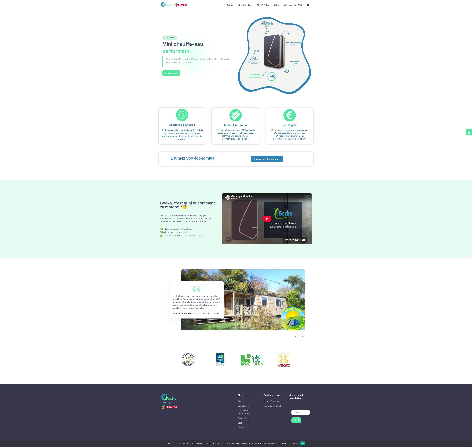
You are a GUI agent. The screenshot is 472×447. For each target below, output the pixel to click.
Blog (240, 426)
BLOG (276, 5)
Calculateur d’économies (243, 415)
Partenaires (243, 421)
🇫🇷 (308, 5)
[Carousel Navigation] (236, 337)
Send (296, 423)
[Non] (469, 443)
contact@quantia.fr (272, 404)
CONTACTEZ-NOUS (293, 5)
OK (303, 443)
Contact (241, 430)
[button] (171, 73)
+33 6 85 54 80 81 (272, 409)
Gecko (241, 404)
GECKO (229, 5)
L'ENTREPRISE (244, 5)
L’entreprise (243, 409)
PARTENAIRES (262, 5)
